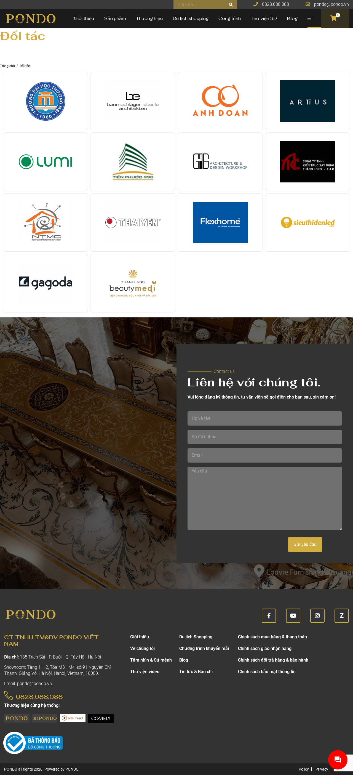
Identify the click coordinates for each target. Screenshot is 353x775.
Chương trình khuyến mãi (204, 648)
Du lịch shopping (190, 18)
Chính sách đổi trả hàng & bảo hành (273, 660)
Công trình (229, 18)
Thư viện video (144, 671)
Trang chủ (7, 66)
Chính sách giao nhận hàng (265, 648)
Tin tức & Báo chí (196, 671)
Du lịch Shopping (195, 636)
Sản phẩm (115, 18)
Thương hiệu (149, 18)
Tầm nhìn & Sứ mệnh (151, 660)
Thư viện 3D (264, 18)
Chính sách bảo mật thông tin (267, 671)
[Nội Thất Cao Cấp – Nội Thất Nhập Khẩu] (30, 18)
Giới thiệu (84, 18)
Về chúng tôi (142, 648)
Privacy (321, 769)
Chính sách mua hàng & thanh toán (272, 636)
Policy (304, 769)
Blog (292, 18)
